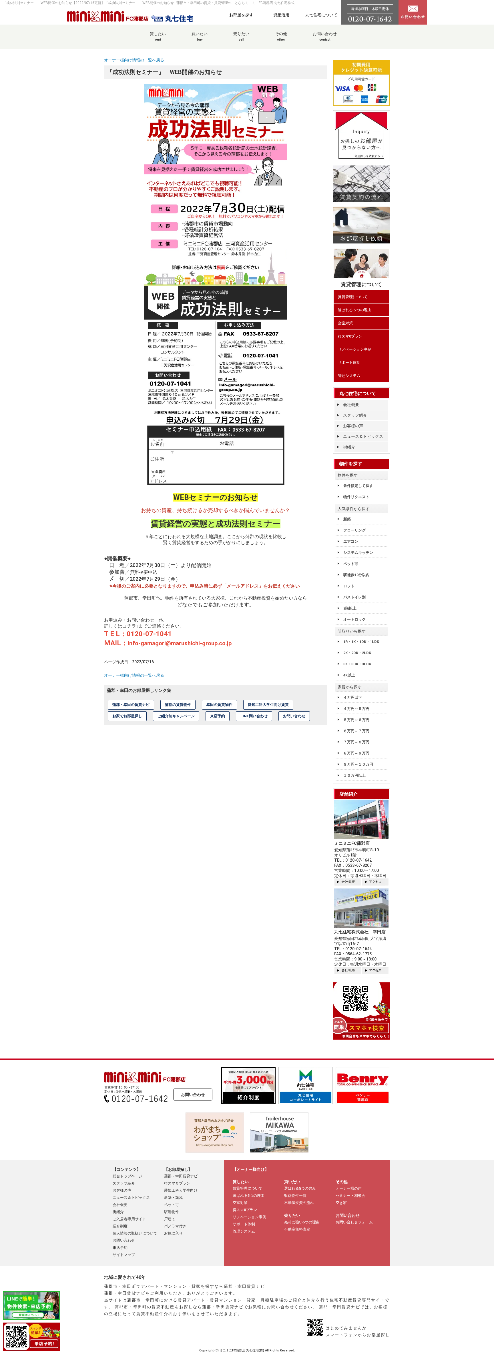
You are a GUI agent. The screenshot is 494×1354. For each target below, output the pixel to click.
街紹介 (349, 447)
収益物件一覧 (295, 1195)
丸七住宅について (321, 15)
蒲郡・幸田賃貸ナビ (181, 1176)
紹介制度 (120, 1226)
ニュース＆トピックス (363, 436)
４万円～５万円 (356, 708)
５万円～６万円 (356, 720)
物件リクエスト (356, 497)
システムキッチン (358, 552)
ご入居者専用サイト (129, 1219)
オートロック (354, 619)
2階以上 (349, 608)
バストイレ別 (354, 597)
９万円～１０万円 (358, 764)
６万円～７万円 (356, 731)
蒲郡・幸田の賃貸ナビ (131, 704)
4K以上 (349, 675)
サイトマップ (124, 1255)
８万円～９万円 (356, 753)
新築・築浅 (173, 1197)
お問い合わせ (325, 36)
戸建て (169, 1219)
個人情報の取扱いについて (135, 1233)
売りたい (241, 36)
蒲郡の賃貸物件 (178, 704)
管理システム (349, 376)
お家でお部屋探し (127, 716)
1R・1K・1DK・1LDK (361, 642)
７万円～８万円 (356, 742)
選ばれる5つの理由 (248, 1195)
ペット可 (350, 564)
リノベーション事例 (354, 349)
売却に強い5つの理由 (302, 1222)
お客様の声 (353, 426)
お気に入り (173, 1233)
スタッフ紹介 (355, 415)
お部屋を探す (241, 15)
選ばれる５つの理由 (354, 310)
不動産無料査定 (297, 1229)
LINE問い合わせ (254, 716)
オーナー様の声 (349, 1188)
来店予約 (217, 716)
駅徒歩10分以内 (356, 575)
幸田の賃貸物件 (219, 704)
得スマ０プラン (177, 1183)
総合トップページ (127, 1176)
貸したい (158, 36)
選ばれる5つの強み (300, 1188)
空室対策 (345, 323)
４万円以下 (352, 697)
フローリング (354, 530)
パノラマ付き (175, 1226)
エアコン (350, 541)
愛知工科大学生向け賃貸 (268, 704)
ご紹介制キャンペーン (176, 716)
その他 (281, 36)
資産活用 (281, 15)
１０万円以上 (354, 775)
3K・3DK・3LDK (357, 664)
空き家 (341, 1203)
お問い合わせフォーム (354, 1222)
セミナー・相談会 (350, 1195)
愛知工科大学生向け (181, 1190)
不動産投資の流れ (299, 1203)
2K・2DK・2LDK (357, 653)
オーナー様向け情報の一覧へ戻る (134, 60)
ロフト (348, 586)
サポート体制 (349, 362)
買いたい (200, 36)
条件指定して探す (358, 486)
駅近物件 (171, 1212)
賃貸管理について (353, 297)
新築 (347, 519)
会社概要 (351, 404)
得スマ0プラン (350, 336)
